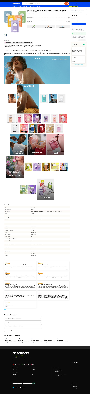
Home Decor (19, 6)
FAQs (76, 388)
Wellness (14, 6)
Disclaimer (75, 386)
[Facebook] (77, 362)
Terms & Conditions (73, 383)
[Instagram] (72, 362)
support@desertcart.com (59, 375)
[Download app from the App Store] (23, 387)
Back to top (45, 347)
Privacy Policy (75, 384)
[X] (74, 362)
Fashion (30, 6)
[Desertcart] (16, 3)
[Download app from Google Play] (16, 387)
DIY (33, 6)
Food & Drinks (25, 6)
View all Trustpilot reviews (78, 64)
